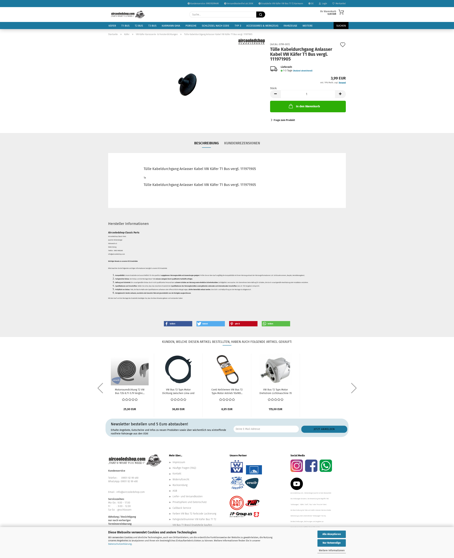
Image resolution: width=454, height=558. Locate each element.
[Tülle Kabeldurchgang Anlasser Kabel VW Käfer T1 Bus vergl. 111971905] (187, 82)
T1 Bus (125, 25)
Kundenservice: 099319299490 (204, 3)
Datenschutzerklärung (120, 544)
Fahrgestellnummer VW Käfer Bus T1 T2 (194, 519)
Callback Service (182, 507)
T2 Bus (139, 25)
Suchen (341, 25)
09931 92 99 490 (130, 477)
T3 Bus (152, 25)
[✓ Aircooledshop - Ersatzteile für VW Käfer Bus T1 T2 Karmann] (127, 14)
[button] (275, 94)
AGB (175, 490)
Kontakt (177, 473)
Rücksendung (180, 485)
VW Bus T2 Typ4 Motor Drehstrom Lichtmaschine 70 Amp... (275, 391)
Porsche (191, 25)
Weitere (308, 25)
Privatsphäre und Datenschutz (190, 502)
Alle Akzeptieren (331, 534)
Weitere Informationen (332, 550)
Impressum (179, 462)
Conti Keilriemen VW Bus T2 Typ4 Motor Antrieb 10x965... (227, 391)
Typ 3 (238, 25)
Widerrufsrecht (181, 479)
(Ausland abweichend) (302, 71)
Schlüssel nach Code (215, 25)
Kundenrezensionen (242, 143)
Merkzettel (340, 3)
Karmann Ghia (171, 25)
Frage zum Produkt (284, 120)
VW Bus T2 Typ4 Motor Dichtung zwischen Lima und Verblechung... (178, 391)
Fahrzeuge (290, 25)
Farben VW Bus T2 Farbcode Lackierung (194, 513)
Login (324, 3)
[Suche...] (260, 15)
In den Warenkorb (308, 106)
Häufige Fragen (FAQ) (184, 467)
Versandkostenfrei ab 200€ (239, 3)
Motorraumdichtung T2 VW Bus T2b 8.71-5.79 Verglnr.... (130, 391)
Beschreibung (206, 143)
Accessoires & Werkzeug (262, 25)
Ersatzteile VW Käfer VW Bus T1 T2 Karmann (282, 3)
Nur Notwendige (332, 542)
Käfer (112, 25)
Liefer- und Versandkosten (188, 496)
